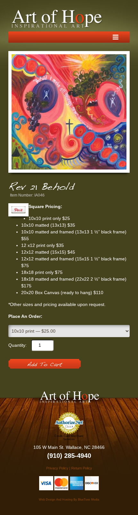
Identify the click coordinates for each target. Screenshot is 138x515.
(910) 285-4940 (69, 455)
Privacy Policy (57, 468)
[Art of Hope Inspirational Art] (57, 19)
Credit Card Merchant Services (69, 437)
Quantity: (17, 345)
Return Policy (81, 468)
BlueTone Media (88, 499)
